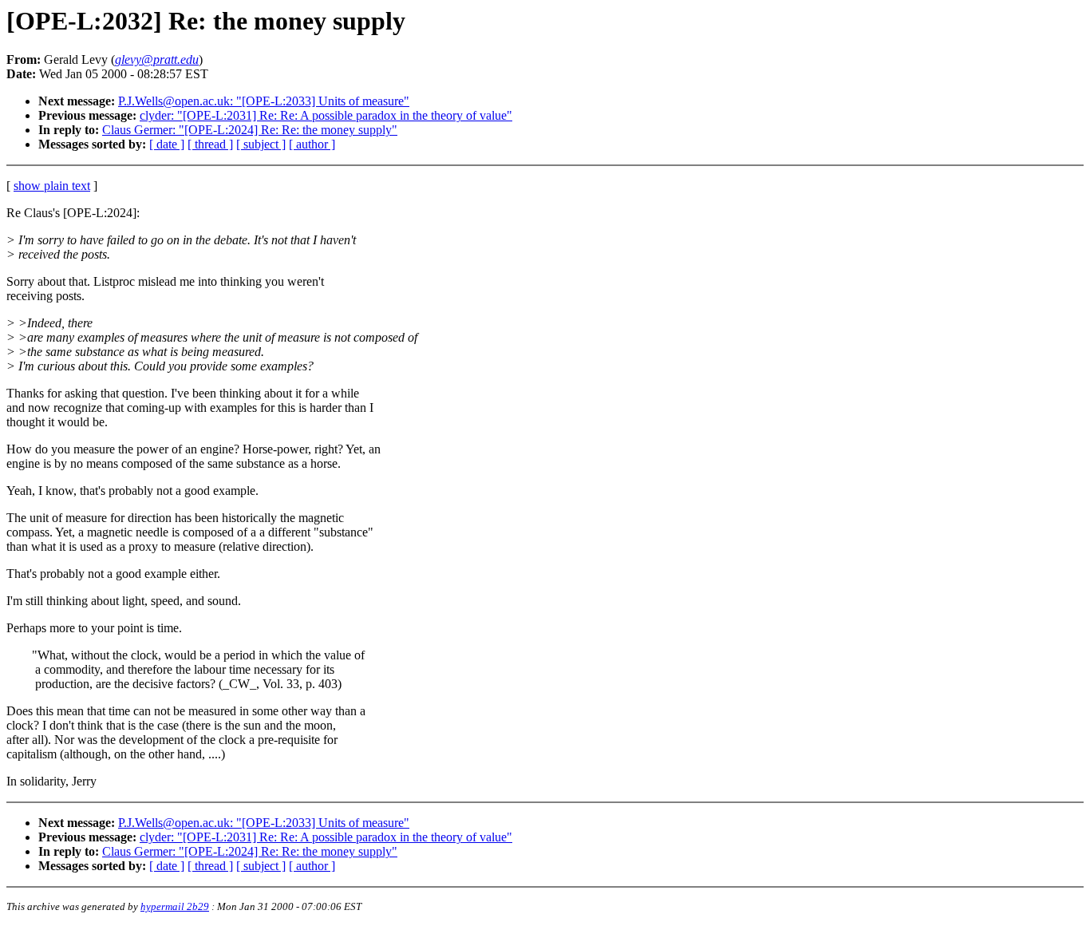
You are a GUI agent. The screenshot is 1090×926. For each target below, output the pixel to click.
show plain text (52, 185)
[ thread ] (210, 144)
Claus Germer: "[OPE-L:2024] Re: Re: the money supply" (249, 130)
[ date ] (166, 144)
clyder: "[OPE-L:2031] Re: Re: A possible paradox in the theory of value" (326, 115)
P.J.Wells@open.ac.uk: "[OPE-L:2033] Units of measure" (263, 101)
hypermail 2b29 (174, 906)
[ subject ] (261, 144)
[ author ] (312, 144)
